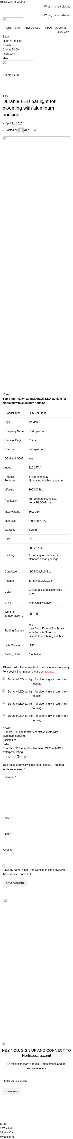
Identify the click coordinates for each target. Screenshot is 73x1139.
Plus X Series (12, 1020)
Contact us (10, 966)
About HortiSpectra (15, 960)
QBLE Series (12, 1027)
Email (7, 833)
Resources (10, 953)
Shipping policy (13, 987)
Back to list (9, 740)
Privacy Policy (12, 1000)
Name (7, 818)
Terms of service (14, 993)
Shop (7, 947)
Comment (9, 777)
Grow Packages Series (18, 1033)
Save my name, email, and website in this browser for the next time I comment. (34, 872)
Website (7, 849)
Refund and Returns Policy (20, 980)
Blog (14, 92)
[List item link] (36, 921)
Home (5, 92)
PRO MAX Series (14, 1014)
